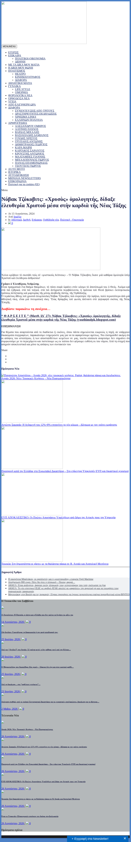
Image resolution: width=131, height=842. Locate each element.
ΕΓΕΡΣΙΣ (13, 52)
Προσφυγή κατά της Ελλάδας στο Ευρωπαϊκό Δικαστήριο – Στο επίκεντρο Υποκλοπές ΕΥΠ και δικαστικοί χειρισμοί (65, 471)
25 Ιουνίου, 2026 (10, 674)
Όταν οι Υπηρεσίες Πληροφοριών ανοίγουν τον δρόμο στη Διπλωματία (29, 816)
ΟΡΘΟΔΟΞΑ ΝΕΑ (19, 98)
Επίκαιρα (37, 219)
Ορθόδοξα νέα (51, 219)
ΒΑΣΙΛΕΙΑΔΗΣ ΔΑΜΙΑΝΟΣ (31, 135)
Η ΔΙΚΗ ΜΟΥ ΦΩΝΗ (20, 67)
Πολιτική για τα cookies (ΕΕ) (24, 184)
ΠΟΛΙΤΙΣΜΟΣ (16, 70)
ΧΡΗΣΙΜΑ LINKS (25, 116)
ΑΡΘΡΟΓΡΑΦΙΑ (17, 123)
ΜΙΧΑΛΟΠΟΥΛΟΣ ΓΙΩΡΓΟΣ (32, 159)
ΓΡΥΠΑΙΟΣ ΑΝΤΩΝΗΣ (29, 141)
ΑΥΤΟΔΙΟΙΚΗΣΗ (18, 175)
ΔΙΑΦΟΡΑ (21, 80)
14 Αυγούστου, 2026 (13, 621)
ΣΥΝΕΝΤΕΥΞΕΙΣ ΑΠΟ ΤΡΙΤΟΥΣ (34, 110)
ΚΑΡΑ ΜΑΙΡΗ (23, 147)
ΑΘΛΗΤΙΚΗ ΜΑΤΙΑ (20, 83)
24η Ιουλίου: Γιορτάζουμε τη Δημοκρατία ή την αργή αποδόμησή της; (29, 632)
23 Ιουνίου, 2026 (10, 691)
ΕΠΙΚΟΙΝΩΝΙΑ (17, 181)
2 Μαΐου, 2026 (9, 708)
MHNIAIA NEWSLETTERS (24, 178)
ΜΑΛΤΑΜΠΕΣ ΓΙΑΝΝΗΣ (30, 156)
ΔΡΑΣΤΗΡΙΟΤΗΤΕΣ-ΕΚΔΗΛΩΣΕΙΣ (36, 113)
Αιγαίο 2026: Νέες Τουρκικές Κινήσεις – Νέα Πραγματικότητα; (36, 378)
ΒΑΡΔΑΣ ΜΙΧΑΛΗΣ (27, 132)
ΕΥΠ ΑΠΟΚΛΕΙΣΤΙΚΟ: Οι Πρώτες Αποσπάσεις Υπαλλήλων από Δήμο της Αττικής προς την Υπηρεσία (58, 517)
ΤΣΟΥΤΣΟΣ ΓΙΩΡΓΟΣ (28, 165)
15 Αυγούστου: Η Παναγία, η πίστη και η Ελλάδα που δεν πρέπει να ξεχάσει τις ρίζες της (37, 615)
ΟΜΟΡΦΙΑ (21, 92)
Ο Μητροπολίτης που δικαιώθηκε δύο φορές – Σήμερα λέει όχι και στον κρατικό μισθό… (37, 667)
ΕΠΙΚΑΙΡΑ (14, 55)
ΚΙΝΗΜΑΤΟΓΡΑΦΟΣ (27, 76)
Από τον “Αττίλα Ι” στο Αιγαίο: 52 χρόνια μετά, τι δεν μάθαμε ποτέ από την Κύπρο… (36, 650)
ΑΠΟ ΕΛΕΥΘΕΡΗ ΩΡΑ (22, 104)
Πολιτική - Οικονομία (72, 219)
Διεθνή (26, 219)
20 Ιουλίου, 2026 (11, 656)
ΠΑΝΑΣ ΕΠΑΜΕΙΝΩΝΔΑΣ (31, 162)
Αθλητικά (16, 219)
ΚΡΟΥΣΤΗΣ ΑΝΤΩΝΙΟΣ (29, 153)
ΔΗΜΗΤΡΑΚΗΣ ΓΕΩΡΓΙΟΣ (31, 144)
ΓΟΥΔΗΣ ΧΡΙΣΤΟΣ (26, 138)
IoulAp (17, 216)
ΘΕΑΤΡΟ (20, 73)
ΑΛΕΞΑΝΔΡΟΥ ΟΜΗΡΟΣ (30, 126)
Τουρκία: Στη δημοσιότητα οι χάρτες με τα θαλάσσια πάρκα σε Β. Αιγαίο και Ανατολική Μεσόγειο (54, 563)
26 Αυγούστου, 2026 (13, 736)
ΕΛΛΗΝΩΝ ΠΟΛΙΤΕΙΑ (29, 119)
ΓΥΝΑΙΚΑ (14, 86)
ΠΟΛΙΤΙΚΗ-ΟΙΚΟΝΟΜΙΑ (30, 58)
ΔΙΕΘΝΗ (20, 61)
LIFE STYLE (22, 89)
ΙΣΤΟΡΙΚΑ (14, 172)
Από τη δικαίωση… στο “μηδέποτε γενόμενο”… (20, 684)
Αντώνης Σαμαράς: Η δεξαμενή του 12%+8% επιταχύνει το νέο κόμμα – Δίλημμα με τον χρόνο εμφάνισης (59, 424)
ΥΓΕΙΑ (12, 101)
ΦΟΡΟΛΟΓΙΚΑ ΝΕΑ (20, 95)
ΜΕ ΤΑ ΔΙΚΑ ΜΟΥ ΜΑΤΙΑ (24, 64)
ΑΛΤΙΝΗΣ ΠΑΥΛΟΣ (26, 129)
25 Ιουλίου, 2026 (11, 639)
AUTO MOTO (16, 169)
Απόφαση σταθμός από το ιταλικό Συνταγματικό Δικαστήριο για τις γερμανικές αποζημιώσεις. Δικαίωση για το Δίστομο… (50, 702)
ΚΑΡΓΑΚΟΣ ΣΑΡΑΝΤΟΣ (29, 150)
